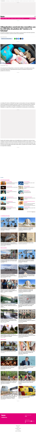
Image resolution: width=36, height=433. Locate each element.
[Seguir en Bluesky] (25, 421)
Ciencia (15, 18)
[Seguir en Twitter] (26, 421)
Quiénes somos (18, 425)
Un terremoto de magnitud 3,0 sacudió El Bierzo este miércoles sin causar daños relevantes (26, 305)
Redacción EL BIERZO (3, 322)
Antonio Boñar (3, 352)
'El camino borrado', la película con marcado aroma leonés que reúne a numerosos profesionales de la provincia (9, 367)
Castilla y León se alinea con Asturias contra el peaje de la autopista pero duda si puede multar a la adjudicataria (26, 367)
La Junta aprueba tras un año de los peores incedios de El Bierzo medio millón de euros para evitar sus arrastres (9, 320)
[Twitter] (20, 38)
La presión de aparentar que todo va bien (25, 242)
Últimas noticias (3, 339)
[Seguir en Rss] (25, 422)
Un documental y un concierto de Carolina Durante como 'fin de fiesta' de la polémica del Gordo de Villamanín (8, 228)
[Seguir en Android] (25, 416)
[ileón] (6, 415)
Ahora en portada (4, 247)
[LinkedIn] (22, 38)
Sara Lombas (2, 230)
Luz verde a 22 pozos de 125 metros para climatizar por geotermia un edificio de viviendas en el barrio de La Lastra (25, 228)
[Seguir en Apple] (26, 416)
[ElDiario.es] (32, 18)
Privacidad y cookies (18, 428)
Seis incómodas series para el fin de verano (8, 351)
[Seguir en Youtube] (31, 421)
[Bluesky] (19, 38)
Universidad (19, 18)
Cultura (9, 18)
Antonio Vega (2, 262)
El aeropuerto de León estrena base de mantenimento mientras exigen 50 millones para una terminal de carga (9, 275)
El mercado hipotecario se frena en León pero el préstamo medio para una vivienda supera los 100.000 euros (9, 260)
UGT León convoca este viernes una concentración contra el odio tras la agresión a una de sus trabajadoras (26, 320)
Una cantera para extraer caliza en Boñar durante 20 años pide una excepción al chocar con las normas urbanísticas (9, 243)
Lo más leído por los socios (5, 215)
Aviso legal (18, 429)
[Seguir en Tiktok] (32, 421)
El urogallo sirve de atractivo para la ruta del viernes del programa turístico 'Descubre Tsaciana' (26, 382)
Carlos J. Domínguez (3, 277)
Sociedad (12, 18)
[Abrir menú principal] (35, 16)
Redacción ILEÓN (20, 230)
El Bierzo (23, 18)
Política (6, 18)
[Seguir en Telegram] (28, 421)
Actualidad (2, 18)
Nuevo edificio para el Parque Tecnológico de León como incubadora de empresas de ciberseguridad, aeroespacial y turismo (9, 397)
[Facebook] (17, 38)
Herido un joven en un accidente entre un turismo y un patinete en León (26, 397)
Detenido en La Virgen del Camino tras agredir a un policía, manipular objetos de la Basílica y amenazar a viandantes (9, 290)
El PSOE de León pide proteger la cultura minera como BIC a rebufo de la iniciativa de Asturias (9, 305)
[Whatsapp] (15, 38)
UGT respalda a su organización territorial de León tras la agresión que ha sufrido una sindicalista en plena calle (26, 352)
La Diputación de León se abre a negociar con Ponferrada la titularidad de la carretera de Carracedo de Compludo (9, 382)
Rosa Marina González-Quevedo (22, 243)
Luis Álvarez (20, 384)
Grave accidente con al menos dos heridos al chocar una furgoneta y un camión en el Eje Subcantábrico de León (26, 275)
